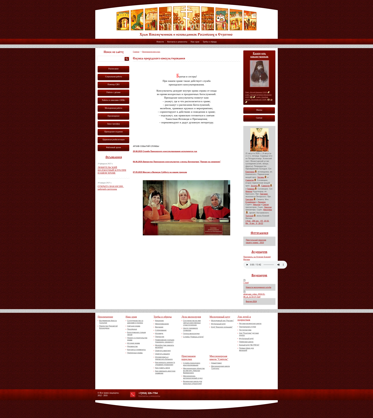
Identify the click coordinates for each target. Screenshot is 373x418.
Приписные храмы (135, 353)
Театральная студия (247, 327)
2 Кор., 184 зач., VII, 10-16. (257, 221)
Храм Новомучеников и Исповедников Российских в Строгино (186, 21)
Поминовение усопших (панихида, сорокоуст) (164, 341)
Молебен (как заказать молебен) (164, 346)
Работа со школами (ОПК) (113, 100)
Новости (160, 41)
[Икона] (251, 97)
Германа (250, 189)
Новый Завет (216, 363)
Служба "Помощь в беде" (193, 337)
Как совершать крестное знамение (165, 372)
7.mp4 (246, 283)
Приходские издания (113, 131)
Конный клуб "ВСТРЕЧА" (249, 345)
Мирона (249, 191)
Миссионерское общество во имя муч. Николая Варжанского (194, 370)
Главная (136, 51)
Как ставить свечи (162, 368)
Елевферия (251, 202)
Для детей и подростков (244, 318)
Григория (264, 194)
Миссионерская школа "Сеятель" (219, 357)
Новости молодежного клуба (258, 287)
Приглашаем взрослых (151, 51)
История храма (133, 343)
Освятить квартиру (163, 351)
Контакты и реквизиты (177, 41)
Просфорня (132, 329)
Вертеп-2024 (251, 301)
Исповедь (159, 333)
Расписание (113, 68)
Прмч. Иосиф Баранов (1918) (256, 92)
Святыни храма (133, 326)
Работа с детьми (113, 92)
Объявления (113, 157)
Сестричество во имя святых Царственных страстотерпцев (192, 323)
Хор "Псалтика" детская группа (249, 334)
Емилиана (250, 172)
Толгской (249, 216)
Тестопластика (245, 330)
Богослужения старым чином (136, 333)
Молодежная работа (113, 108)
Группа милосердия (191, 334)
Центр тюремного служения (190, 329)
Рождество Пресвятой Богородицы (108, 327)
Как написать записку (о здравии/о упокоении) (165, 363)
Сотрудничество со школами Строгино (135, 322)
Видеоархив (259, 275)
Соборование (161, 330)
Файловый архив (113, 147)
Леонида (261, 202)
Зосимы (260, 177)
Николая (256, 204)
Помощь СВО (113, 84)
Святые (259, 117)
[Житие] (268, 92)
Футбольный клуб (218, 324)
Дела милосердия (191, 316)
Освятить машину (162, 354)
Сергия (266, 204)
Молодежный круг (220, 316)
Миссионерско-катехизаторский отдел (193, 377)
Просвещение (113, 115)
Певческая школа (246, 342)
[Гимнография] (271, 100)
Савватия (250, 180)
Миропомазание (162, 324)
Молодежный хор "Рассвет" (222, 321)
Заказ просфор (113, 123)
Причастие (159, 337)
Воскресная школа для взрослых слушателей (192, 382)
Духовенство (132, 346)
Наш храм (195, 41)
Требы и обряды (210, 41)
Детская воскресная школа (250, 324)
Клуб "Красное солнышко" (222, 327)
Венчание (159, 327)
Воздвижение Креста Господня (108, 322)
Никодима (267, 210)
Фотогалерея (259, 233)
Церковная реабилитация (113, 139)
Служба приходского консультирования (191, 364)
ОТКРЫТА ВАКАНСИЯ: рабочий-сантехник (111, 187)
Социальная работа (113, 76)
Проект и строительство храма (137, 339)
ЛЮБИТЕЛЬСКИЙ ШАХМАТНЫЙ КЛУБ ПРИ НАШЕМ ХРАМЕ (112, 170)
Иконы (259, 109)
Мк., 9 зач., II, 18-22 (254, 223)
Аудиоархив (259, 252)
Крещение (159, 321)
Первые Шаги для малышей (246, 349)
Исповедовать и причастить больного (164, 358)
